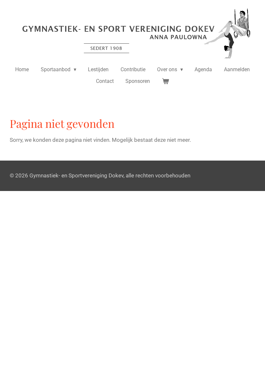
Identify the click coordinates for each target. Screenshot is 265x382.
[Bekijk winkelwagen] (165, 81)
